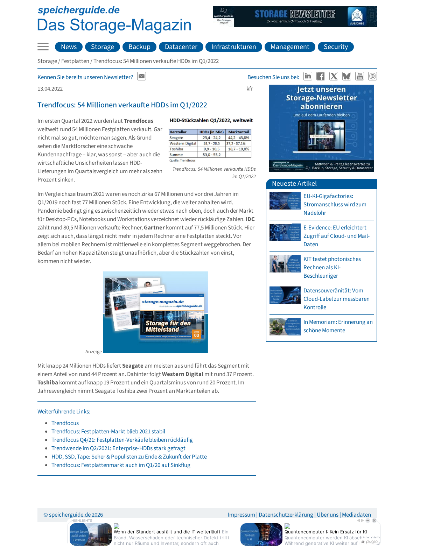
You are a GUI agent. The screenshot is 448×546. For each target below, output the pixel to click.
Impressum (241, 515)
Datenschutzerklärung (286, 515)
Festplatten (75, 61)
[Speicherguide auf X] (334, 77)
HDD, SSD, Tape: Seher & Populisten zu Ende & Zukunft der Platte (129, 457)
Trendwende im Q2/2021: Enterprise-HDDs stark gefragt (118, 448)
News (69, 47)
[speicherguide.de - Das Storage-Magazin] (114, 32)
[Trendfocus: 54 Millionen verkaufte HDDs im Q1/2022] (212, 161)
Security (336, 47)
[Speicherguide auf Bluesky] (347, 77)
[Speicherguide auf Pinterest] (372, 77)
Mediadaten (356, 515)
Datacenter (181, 47)
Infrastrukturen (233, 47)
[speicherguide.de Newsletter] (141, 77)
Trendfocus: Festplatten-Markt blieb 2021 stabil (108, 431)
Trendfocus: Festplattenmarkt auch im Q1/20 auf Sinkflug (120, 465)
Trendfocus (65, 423)
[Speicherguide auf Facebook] (321, 77)
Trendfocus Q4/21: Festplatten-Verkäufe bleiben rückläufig (122, 440)
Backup (139, 47)
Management (290, 47)
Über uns (327, 515)
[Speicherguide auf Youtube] (360, 77)
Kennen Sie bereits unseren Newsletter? (85, 77)
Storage (102, 47)
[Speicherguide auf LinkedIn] (308, 77)
